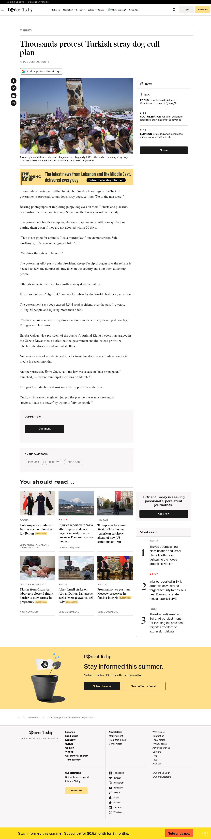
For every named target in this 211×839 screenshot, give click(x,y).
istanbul (34, 462)
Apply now (163, 513)
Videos (69, 751)
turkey (54, 462)
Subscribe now (102, 686)
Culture (69, 743)
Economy (70, 739)
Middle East (34, 717)
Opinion (69, 747)
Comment (45, 428)
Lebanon (70, 732)
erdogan (73, 462)
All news (164, 150)
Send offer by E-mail (143, 686)
